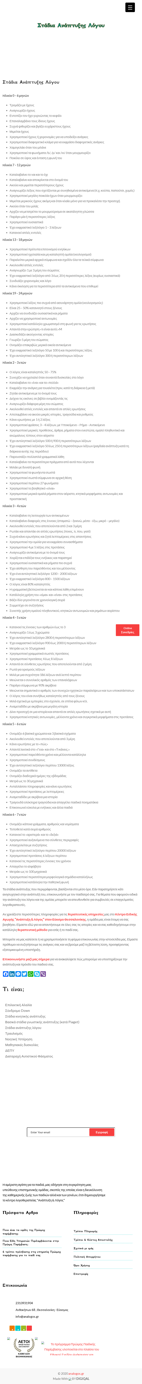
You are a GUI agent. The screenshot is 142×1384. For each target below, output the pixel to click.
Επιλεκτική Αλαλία (18, 1005)
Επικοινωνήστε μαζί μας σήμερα (26, 959)
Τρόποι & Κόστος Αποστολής (93, 1239)
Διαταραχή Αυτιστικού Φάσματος (29, 1056)
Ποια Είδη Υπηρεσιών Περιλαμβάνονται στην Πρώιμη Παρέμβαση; (31, 1242)
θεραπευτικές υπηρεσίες (86, 914)
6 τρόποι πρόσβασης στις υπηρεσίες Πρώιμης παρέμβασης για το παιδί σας (32, 1253)
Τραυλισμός (14, 1033)
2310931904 (24, 1303)
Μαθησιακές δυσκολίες (21, 1045)
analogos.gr (76, 1373)
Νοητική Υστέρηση (18, 1039)
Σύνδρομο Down (17, 1011)
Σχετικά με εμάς (83, 1248)
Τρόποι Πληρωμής (85, 1231)
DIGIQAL (82, 1379)
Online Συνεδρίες (127, 630)
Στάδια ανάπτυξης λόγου (80, 33)
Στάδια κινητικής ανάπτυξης (25, 1016)
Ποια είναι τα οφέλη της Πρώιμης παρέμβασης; (24, 1231)
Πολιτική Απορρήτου (87, 1256)
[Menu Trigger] (130, 7)
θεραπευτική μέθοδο (32, 930)
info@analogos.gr (27, 1316)
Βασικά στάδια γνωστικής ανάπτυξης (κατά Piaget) (42, 1022)
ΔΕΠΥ (9, 1050)
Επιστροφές (81, 1273)
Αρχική (58, 33)
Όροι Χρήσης (82, 1265)
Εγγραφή (102, 1132)
